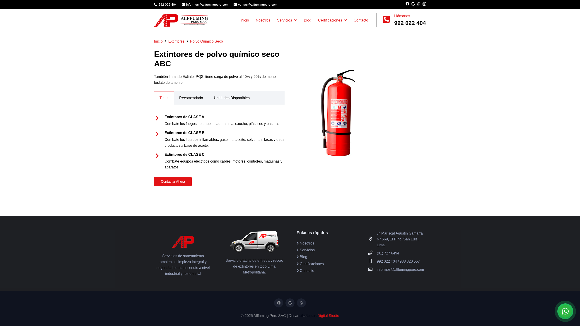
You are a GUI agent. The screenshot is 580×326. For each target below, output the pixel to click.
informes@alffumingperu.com (400, 269)
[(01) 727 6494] (372, 253)
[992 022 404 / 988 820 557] (372, 261)
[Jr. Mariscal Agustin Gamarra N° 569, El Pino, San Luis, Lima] (372, 239)
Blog (303, 257)
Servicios (307, 250)
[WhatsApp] (418, 4)
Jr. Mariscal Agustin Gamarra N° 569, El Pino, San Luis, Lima (400, 239)
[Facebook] (407, 4)
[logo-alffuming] (181, 20)
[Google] (413, 4)
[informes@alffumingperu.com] (372, 270)
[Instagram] (424, 4)
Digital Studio (328, 316)
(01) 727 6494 (388, 253)
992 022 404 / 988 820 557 (398, 261)
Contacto (306, 271)
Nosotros (306, 243)
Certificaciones (311, 264)
